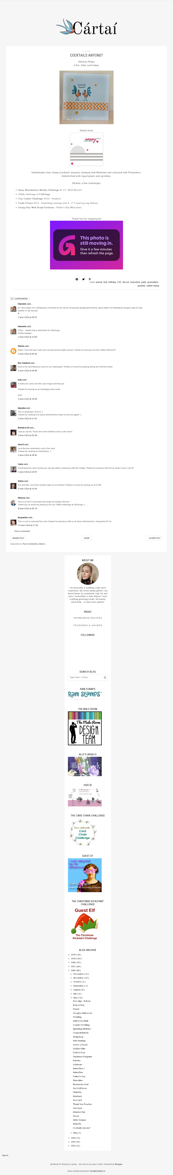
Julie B (21, 444)
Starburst (77, 1096)
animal (99, 282)
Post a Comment (22, 531)
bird (106, 282)
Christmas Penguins (82, 1056)
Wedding (77, 1017)
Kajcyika (22, 408)
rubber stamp (153, 285)
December (78, 974)
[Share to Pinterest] (89, 279)
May (75, 1132)
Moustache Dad (80, 1084)
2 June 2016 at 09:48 (27, 370)
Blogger (118, 1164)
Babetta (76, 1060)
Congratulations (81, 1032)
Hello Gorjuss (79, 1120)
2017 (73, 966)
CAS (119, 282)
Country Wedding (81, 1025)
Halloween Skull (80, 1021)
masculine (135, 282)
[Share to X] (83, 279)
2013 (73, 1141)
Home (86, 538)
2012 (73, 1145)
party (144, 282)
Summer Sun (79, 1112)
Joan (20, 379)
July (75, 993)
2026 (73, 954)
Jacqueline (23, 517)
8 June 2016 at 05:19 (27, 508)
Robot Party (78, 1005)
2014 (73, 1138)
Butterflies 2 (79, 1068)
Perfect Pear (79, 1052)
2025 (73, 958)
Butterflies (78, 1072)
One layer (77, 1108)
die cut (126, 282)
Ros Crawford (24, 363)
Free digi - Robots (82, 1001)
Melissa (22, 497)
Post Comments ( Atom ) (34, 544)
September (78, 985)
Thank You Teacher (82, 1104)
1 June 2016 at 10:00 (27, 337)
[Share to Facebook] (77, 279)
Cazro (21, 464)
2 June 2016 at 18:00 (27, 399)
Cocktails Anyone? (82, 1128)
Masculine (78, 1080)
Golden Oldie (79, 1048)
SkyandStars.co (97, 1171)
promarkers (153, 282)
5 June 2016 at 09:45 (27, 455)
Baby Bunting (79, 1040)
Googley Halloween (82, 1013)
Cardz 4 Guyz (25, 203)
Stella (21, 481)
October (77, 981)
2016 (73, 970)
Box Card (77, 1100)
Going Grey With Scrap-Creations (36, 207)
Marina (21, 346)
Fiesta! (76, 1009)
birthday (112, 282)
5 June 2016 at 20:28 (27, 488)
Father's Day (79, 1076)
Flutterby (77, 1092)
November (78, 977)
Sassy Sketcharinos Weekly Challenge (38, 190)
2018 (73, 962)
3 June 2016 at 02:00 (27, 435)
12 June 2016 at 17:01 (28, 525)
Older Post (154, 538)
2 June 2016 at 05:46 (27, 353)
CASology (44, 194)
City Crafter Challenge (30, 198)
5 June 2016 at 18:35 (27, 472)
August (77, 989)
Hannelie (22, 304)
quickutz (142, 285)
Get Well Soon (80, 1088)
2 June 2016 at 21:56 (27, 418)
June (75, 997)
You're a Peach (80, 1044)
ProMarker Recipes (87, 618)
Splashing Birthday (82, 1028)
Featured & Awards (87, 625)
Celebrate (77, 1064)
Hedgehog (78, 1036)
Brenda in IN (24, 427)
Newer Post (18, 538)
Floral (76, 1116)
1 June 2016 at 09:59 (27, 317)
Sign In (5, 1155)
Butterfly (77, 1123)
